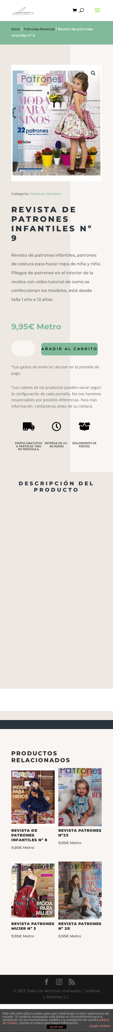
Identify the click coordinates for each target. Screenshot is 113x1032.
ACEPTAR (56, 1027)
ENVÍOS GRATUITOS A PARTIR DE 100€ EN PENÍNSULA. (28, 446)
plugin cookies (100, 1026)
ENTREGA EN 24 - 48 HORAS (56, 444)
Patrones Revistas (39, 29)
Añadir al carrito (69, 348)
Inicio (15, 29)
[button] (93, 73)
